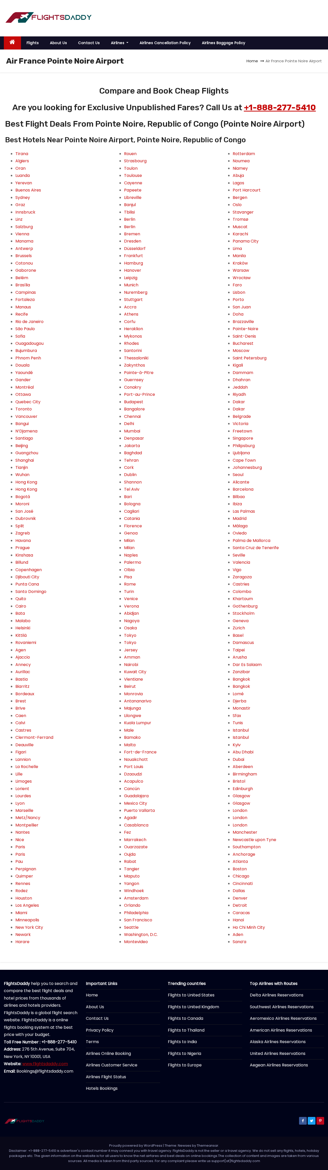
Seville (239, 555)
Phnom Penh (28, 358)
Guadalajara (136, 796)
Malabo (22, 621)
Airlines (118, 42)
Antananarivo (137, 701)
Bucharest (243, 343)
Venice (131, 599)
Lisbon (239, 292)
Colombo (242, 591)
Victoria (240, 424)
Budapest (133, 402)
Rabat (130, 861)
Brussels (23, 256)
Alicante (241, 482)
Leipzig (130, 278)
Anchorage (244, 854)
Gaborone (25, 270)
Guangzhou (26, 453)
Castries (241, 584)
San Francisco (138, 920)
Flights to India (182, 1042)
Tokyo (130, 635)
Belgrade (242, 416)
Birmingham (245, 774)
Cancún (132, 789)
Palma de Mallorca (251, 540)
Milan (129, 540)
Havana (23, 540)
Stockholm (243, 613)
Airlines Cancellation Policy (165, 42)
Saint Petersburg (249, 358)
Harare (22, 942)
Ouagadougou (29, 343)
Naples (131, 555)
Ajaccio (22, 657)
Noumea (241, 161)
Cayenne (133, 183)
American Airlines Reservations (281, 1030)
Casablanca (136, 825)
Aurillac (22, 672)
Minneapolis (27, 920)
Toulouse (133, 175)
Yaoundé (24, 373)
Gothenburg (245, 606)
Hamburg (133, 263)
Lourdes (23, 796)
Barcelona (243, 489)
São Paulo (25, 329)
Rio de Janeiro (29, 322)
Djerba (239, 701)
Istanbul (241, 730)
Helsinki (22, 628)
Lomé (238, 694)
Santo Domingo (30, 591)
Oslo (237, 205)
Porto (238, 299)
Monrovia (133, 694)
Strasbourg (135, 161)
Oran (20, 168)
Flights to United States (191, 995)
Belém (21, 278)
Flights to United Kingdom (193, 1007)
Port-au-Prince (139, 394)
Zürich (239, 628)
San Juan (242, 307)
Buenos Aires (28, 190)
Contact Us (89, 42)
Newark (23, 934)
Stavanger (243, 212)
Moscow (241, 351)
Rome (130, 584)
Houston (23, 898)
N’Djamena (26, 431)
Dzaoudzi (133, 774)
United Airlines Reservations (277, 1053)
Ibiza (237, 504)
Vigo (237, 570)
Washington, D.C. (141, 934)
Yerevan (23, 183)
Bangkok (241, 679)
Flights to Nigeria (184, 1053)
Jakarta (132, 446)
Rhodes (131, 343)
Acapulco (133, 781)
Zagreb (22, 533)
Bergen (240, 197)
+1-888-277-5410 (280, 107)
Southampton (247, 847)
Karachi (240, 234)
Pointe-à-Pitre (138, 373)
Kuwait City (135, 672)
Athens (131, 314)
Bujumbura (26, 351)
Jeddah (240, 387)
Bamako (132, 737)
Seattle (131, 927)
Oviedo (240, 533)
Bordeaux (24, 694)
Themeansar (207, 1145)
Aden (238, 934)
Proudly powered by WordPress (136, 1145)
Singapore (243, 438)
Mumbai (132, 431)
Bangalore (134, 409)
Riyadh (239, 394)
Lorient (22, 789)
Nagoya (131, 621)
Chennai (132, 416)
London (240, 810)
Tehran (131, 460)
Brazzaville (243, 322)
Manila (239, 256)
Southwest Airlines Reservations (282, 1007)
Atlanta (240, 861)
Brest (20, 701)
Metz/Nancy (27, 818)
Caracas (241, 913)
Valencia (241, 562)
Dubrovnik (25, 518)
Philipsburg (244, 446)
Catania (132, 518)
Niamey (240, 168)
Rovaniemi (25, 642)
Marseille (24, 810)
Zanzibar (241, 672)
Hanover (132, 270)
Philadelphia (136, 913)
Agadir (130, 818)
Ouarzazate (136, 847)
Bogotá (22, 497)
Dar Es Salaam (247, 665)
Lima (237, 248)
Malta (130, 745)
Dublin (130, 475)
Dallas (239, 891)
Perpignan (25, 869)
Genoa (131, 533)
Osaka (130, 628)
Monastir (241, 708)
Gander (23, 380)
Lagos (238, 183)
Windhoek (134, 891)
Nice (19, 840)
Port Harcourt (247, 190)
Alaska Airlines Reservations (278, 1042)
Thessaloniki (136, 358)
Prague (22, 548)
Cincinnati (243, 883)
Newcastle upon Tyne (254, 840)
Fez (127, 832)
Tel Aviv (131, 489)
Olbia (129, 570)
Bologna (132, 504)
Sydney (22, 197)
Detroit (240, 905)
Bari (128, 497)
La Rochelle (26, 767)
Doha (238, 314)
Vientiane (133, 679)
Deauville (24, 745)
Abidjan (131, 613)
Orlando (132, 905)
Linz (19, 219)
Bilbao (239, 497)
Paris (20, 847)
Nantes (22, 832)
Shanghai (24, 460)
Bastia (21, 679)
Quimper (24, 876)
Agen (20, 650)
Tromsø (240, 219)
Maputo (132, 876)
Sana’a (239, 942)
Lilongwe (132, 716)
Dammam (243, 373)
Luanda (22, 175)
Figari (20, 752)
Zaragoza (242, 577)
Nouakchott (136, 759)
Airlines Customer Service (111, 1065)
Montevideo (136, 942)
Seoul (238, 475)
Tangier (131, 869)
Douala (22, 365)
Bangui (22, 424)
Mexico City (135, 803)
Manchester (245, 832)
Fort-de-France (140, 752)
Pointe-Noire (245, 329)
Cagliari (131, 511)
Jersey (131, 650)
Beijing (21, 446)
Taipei (239, 650)
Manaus (23, 307)
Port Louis (133, 767)
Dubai (238, 759)
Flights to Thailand (186, 1030)
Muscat (240, 227)
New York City (29, 927)
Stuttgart (133, 299)
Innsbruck (25, 212)
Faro (237, 285)
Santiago (24, 438)
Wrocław (242, 278)
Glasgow (241, 796)
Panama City (246, 241)
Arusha (240, 657)
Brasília (22, 285)
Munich (131, 285)
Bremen (132, 234)
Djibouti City (27, 577)
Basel (238, 635)
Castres (23, 730)
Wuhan (22, 475)
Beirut (130, 686)
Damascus (243, 642)
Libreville (132, 197)
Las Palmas (244, 511)
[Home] (12, 42)
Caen (20, 716)
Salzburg (24, 227)
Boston (240, 869)
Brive (20, 708)
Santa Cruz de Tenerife (256, 548)
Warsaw (241, 270)
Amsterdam (136, 898)
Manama (24, 241)
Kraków (240, 263)
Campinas (25, 292)
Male (129, 730)
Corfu (129, 322)
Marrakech (135, 840)
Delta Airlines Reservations (276, 995)
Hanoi (238, 920)
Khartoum (243, 599)
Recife (21, 314)
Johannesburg (247, 467)
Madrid (240, 518)
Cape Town (244, 460)
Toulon (131, 168)
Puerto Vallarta (139, 810)
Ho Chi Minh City (249, 927)
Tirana (21, 154)
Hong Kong (26, 482)
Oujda (130, 854)
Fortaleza (25, 299)
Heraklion (133, 329)
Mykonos (133, 336)
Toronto (23, 409)
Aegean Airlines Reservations (279, 1065)
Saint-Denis (244, 336)
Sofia (20, 336)
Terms (92, 1042)
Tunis (238, 723)
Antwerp (24, 248)
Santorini (133, 351)
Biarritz (22, 686)
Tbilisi (129, 212)
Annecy (23, 665)
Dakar (239, 402)
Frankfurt (133, 256)
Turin (129, 591)
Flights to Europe (185, 1065)
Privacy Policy (100, 1030)
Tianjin (21, 467)
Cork (129, 467)
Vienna (22, 234)
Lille (19, 774)
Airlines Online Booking (108, 1053)
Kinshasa (24, 555)
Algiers (22, 161)
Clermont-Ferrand (34, 737)
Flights (33, 42)
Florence (133, 526)
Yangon (131, 883)
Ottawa (23, 394)
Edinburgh (243, 789)
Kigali (238, 365)
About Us (58, 42)
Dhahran (241, 380)
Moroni (22, 504)
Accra (130, 307)
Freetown (242, 431)
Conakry (132, 387)
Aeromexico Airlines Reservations (283, 1018)
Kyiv (237, 745)
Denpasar (134, 438)
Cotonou (24, 263)
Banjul (130, 205)
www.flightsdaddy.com (45, 1064)
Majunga (132, 708)
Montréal (24, 387)
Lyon (20, 803)
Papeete (132, 190)
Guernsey (134, 380)
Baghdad (133, 453)
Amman (132, 657)
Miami (21, 913)
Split (19, 526)
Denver (240, 898)
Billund (21, 562)
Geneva (241, 621)
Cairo (20, 606)
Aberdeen (243, 767)
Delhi (129, 424)
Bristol (239, 781)
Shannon (133, 482)
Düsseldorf (135, 248)
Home (252, 61)
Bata (20, 613)
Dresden (132, 241)
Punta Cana (27, 584)
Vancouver (26, 416)
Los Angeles (27, 905)
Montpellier (26, 825)
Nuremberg (135, 292)
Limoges (23, 781)
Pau (19, 861)
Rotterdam (244, 154)
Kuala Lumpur (137, 723)
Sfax (237, 716)
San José (24, 511)
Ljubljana (241, 453)
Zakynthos (134, 365)
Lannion (23, 759)
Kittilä (21, 635)
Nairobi (131, 665)
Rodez (21, 891)
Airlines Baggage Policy (223, 42)
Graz (20, 205)
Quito (20, 599)
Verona (131, 606)
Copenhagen (28, 570)
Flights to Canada (185, 1018)
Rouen (130, 154)
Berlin (129, 219)
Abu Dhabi (243, 752)
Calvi (20, 723)
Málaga (240, 526)
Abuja (238, 175)
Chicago (241, 876)
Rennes (22, 883)
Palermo (132, 562)
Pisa (128, 577)
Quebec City (27, 402)
